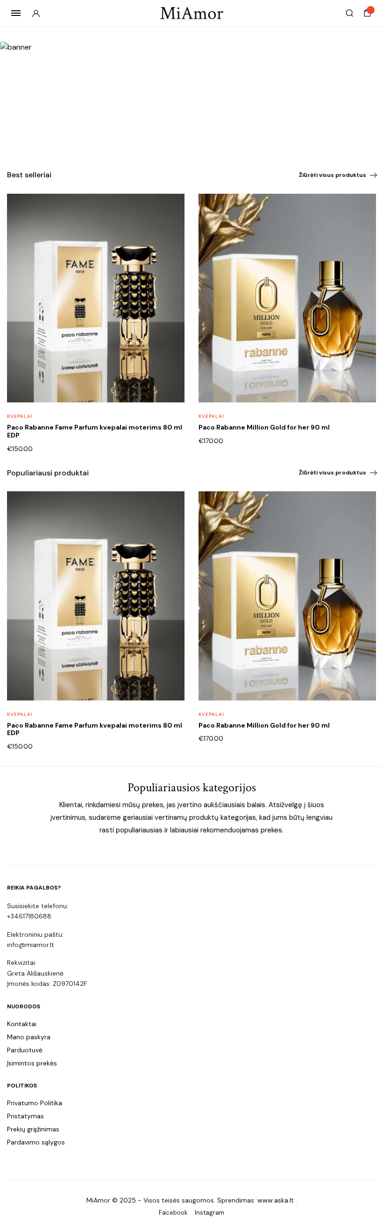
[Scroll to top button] (368, 1194)
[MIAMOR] (191, 13)
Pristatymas (25, 1116)
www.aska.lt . (277, 1200)
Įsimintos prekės (32, 1063)
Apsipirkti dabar (53, 122)
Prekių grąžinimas (33, 1129)
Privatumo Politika (34, 1103)
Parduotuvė (25, 1050)
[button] (171, 230)
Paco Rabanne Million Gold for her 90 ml (264, 427)
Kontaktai (21, 1024)
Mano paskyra (28, 1037)
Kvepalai (20, 416)
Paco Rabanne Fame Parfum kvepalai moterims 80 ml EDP (94, 431)
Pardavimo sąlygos (36, 1142)
